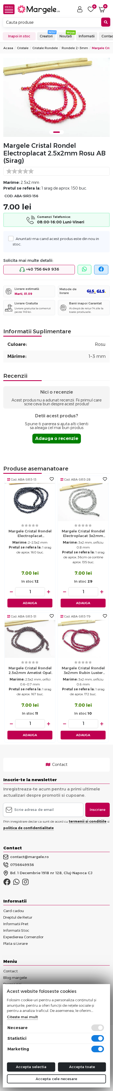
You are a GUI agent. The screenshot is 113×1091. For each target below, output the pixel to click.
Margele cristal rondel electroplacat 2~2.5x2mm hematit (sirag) (30, 534)
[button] (10, 9)
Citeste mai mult (22, 1017)
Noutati (66, 36)
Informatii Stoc (16, 930)
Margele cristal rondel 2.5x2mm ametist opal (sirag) (30, 671)
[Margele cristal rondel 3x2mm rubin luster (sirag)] (83, 638)
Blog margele (15, 977)
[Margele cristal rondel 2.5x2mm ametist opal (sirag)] (30, 638)
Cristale (23, 48)
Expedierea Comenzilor (23, 937)
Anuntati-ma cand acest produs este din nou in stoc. (56, 241)
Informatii (87, 36)
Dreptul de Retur (17, 917)
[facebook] (101, 269)
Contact (59, 764)
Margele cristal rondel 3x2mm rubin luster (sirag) (83, 671)
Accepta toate (82, 1067)
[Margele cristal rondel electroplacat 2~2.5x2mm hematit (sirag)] (30, 501)
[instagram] (25, 883)
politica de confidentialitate (28, 828)
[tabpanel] (56, 97)
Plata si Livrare (15, 943)
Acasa (8, 48)
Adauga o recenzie (56, 438)
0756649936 (22, 864)
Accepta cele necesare (56, 1079)
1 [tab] (56, 132)
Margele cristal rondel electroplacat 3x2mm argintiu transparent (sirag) (83, 534)
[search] (105, 22)
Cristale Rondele (45, 48)
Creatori (46, 36)
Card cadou (13, 911)
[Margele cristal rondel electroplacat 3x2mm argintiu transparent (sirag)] (83, 501)
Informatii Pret (16, 924)
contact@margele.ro (29, 857)
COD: (8, 196)
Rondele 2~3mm (75, 48)
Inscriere (97, 809)
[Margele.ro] (38, 9)
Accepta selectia (31, 1067)
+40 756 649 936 (42, 269)
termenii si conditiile (87, 821)
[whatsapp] (84, 269)
